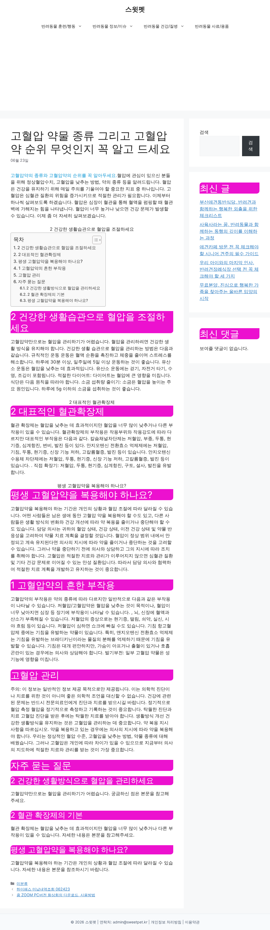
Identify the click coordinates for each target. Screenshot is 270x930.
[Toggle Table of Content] (94, 239)
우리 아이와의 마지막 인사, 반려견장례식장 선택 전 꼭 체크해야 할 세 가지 (229, 269)
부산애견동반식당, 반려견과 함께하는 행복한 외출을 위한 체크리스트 (228, 208)
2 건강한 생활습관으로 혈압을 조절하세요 (56, 247)
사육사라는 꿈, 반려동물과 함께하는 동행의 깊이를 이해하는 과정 (229, 231)
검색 (204, 132)
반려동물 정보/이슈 (110, 26)
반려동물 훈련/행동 (58, 26)
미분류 (22, 883)
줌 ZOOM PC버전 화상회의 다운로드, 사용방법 (56, 895)
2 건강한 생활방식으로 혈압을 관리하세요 (63, 288)
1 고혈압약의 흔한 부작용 (42, 268)
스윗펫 (135, 9)
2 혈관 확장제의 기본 (46, 294)
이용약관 (192, 922)
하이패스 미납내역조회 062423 (43, 889)
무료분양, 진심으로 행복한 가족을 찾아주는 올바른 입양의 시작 (229, 291)
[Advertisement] (135, 74)
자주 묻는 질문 (31, 281)
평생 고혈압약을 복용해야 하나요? (50, 261)
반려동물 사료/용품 (212, 26)
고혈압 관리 (29, 275)
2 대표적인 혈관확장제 (39, 254)
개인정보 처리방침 (166, 922)
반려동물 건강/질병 (161, 26)
